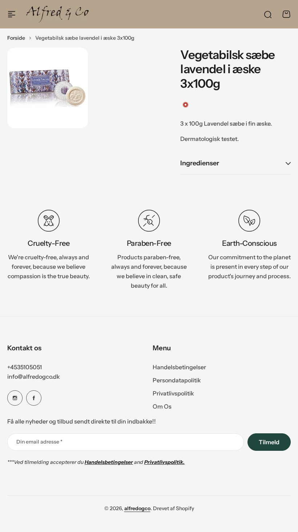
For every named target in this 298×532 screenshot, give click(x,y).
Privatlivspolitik (173, 393)
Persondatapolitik (177, 380)
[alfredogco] (57, 14)
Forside (16, 38)
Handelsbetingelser (179, 367)
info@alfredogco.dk (33, 376)
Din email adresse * (39, 441)
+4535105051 (24, 367)
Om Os (162, 406)
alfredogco (137, 508)
